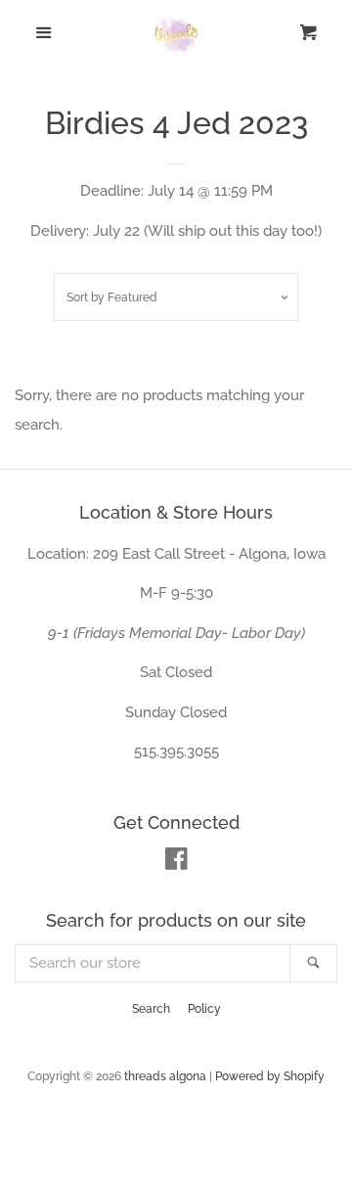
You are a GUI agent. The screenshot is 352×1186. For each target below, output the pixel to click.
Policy (204, 1009)
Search (151, 1009)
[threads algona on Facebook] (176, 863)
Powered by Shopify (270, 1076)
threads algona (165, 1076)
